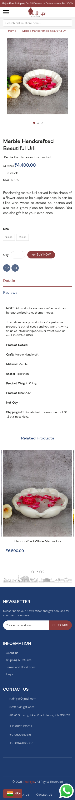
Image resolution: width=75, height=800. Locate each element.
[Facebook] (4, 753)
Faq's (9, 674)
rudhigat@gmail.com (22, 698)
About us (12, 653)
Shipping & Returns (18, 660)
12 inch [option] (22, 237)
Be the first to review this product (27, 157)
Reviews (10, 292)
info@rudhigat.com (30, 331)
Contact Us (44, 794)
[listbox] (37, 238)
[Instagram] (11, 753)
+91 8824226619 (20, 726)
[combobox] (37, 23)
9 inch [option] (8, 237)
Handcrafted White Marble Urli (37, 541)
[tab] (37, 282)
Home (12, 31)
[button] (12, 793)
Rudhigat (29, 782)
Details (9, 280)
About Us (22, 794)
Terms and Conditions (20, 667)
